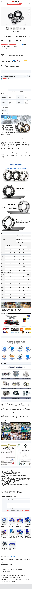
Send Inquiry (8, 44)
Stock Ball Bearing (21, 579)
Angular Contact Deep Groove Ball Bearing (7, 569)
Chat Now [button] (24, 44)
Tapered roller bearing (19, 559)
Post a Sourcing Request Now (24, 510)
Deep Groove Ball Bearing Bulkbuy (11, 581)
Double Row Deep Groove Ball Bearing (19, 569)
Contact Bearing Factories (12, 575)
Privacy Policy (28, 585)
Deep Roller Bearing (12, 577)
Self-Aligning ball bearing (4, 559)
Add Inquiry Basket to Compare (16, 31)
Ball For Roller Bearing (20, 577)
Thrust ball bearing (10, 559)
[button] (28, 91)
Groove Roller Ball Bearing (5, 579)
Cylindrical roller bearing (27, 559)
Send (8, 510)
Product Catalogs (12, 556)
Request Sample (15, 46)
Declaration (24, 585)
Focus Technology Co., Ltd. (11, 585)
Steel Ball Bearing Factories (5, 577)
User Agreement (20, 585)
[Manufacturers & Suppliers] (16, 1)
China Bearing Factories (5, 575)
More (1, 582)
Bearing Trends (3, 581)
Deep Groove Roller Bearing (13, 579)
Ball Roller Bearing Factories (21, 575)
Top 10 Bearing (27, 579)
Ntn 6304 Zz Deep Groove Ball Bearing (6, 571)
